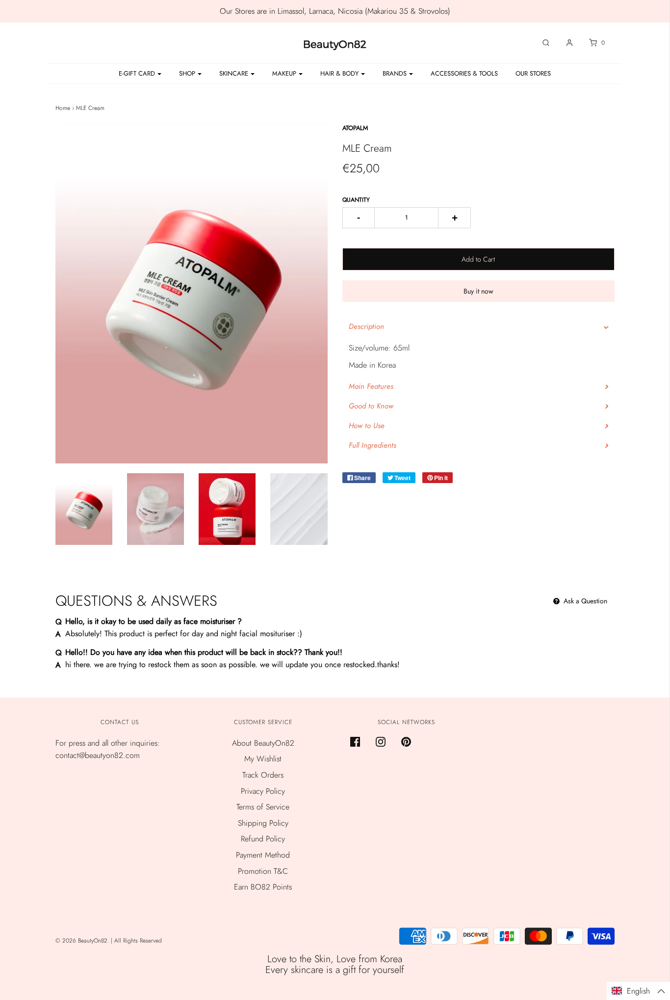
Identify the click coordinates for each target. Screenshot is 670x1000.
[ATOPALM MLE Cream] (83, 508)
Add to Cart (478, 259)
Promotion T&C (263, 871)
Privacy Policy (263, 791)
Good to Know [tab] (371, 406)
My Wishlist (263, 758)
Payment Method (263, 855)
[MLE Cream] (227, 509)
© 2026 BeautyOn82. (83, 940)
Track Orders (262, 775)
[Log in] (564, 43)
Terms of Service (262, 806)
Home (62, 108)
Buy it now (478, 291)
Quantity (356, 199)
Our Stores (533, 73)
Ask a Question (584, 601)
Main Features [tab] (371, 386)
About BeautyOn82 (263, 743)
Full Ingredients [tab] (372, 445)
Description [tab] (366, 326)
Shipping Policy (263, 823)
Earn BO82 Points (263, 886)
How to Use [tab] (367, 425)
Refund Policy (263, 838)
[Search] (541, 43)
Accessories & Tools (464, 73)
